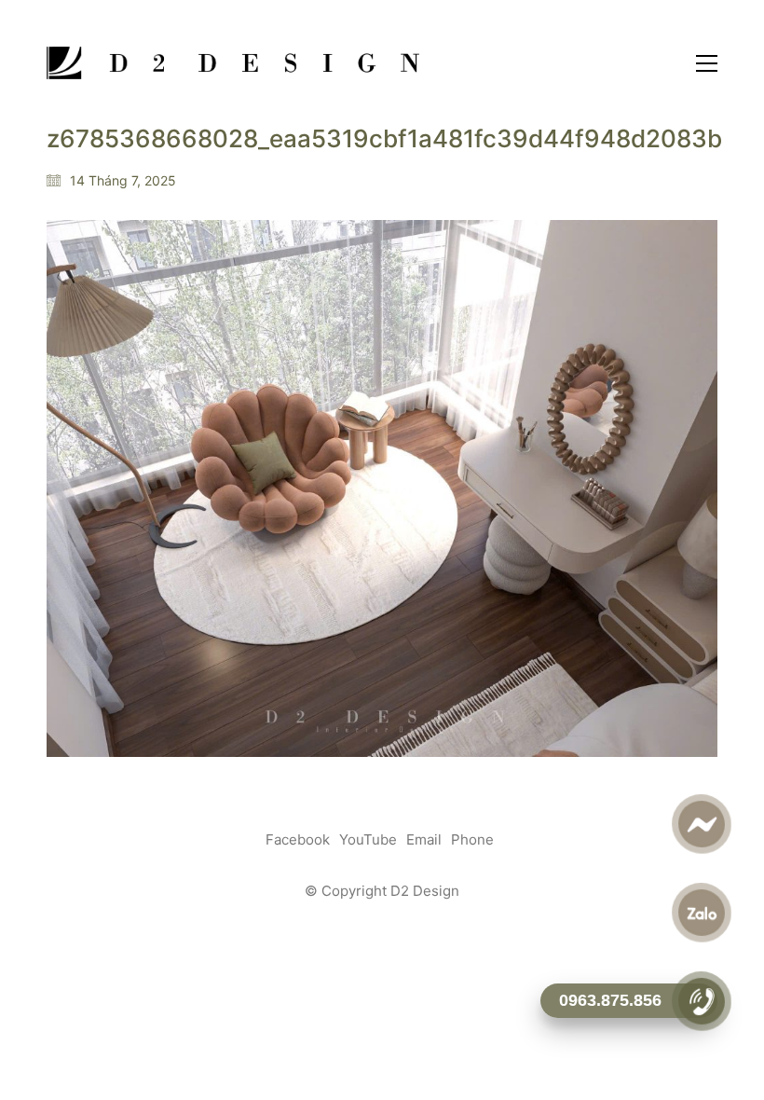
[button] (706, 63)
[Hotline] (701, 1001)
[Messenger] (701, 824)
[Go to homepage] (233, 63)
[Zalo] (701, 912)
